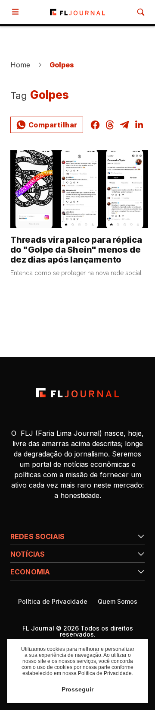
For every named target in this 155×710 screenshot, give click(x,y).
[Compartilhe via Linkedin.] (139, 124)
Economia (30, 571)
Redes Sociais (37, 536)
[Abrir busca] (141, 12)
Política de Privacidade (52, 602)
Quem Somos (117, 602)
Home (20, 64)
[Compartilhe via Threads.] (109, 124)
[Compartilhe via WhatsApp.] (46, 125)
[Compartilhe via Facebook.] (95, 124)
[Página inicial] (77, 392)
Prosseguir (77, 689)
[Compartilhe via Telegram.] (124, 124)
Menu (17, 12)
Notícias (27, 554)
